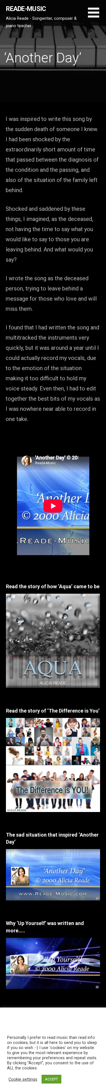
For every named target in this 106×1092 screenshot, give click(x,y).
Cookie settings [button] (22, 1079)
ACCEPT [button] (51, 1079)
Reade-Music (26, 9)
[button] (97, 16)
